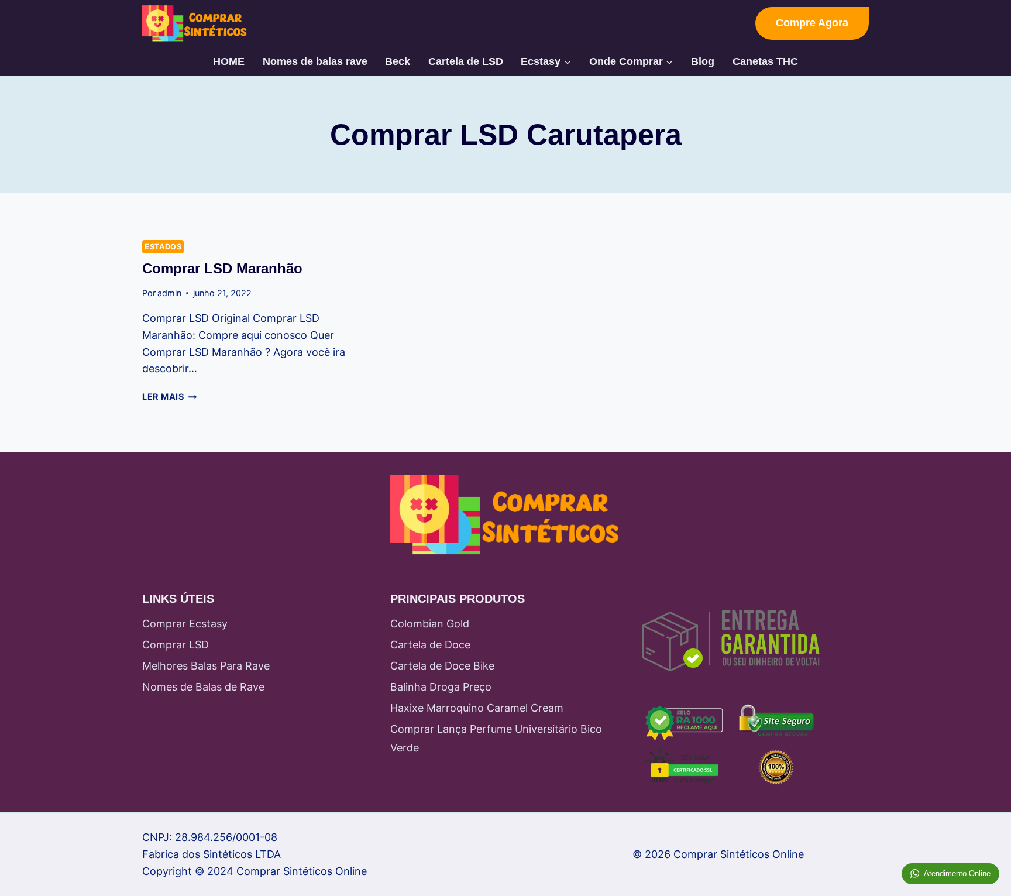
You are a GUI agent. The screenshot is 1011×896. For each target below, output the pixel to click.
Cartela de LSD (465, 61)
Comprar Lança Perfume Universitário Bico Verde (496, 738)
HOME (229, 61)
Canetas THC (765, 61)
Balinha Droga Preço (440, 687)
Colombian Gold (429, 623)
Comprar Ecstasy (185, 623)
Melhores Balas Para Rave (206, 666)
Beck (397, 61)
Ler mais (169, 396)
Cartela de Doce (430, 644)
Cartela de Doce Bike (442, 666)
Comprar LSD (175, 644)
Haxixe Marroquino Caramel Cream (476, 708)
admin (169, 293)
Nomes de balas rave (315, 61)
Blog (702, 61)
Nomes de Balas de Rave (203, 687)
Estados (163, 246)
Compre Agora (812, 23)
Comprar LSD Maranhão (222, 268)
